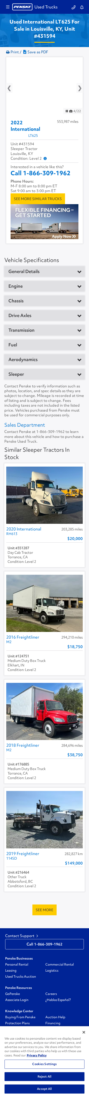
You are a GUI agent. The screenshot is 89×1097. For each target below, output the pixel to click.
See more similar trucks (38, 198)
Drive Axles (19, 316)
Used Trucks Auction (20, 976)
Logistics (51, 970)
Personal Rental (16, 964)
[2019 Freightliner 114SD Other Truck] (44, 819)
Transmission (21, 330)
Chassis (16, 301)
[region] (44, 1061)
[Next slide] (76, 86)
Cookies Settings (44, 1064)
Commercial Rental (59, 964)
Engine (15, 286)
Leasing (10, 970)
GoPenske (12, 994)
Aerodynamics (23, 360)
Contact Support (19, 935)
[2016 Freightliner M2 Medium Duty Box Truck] (44, 603)
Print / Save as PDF (29, 52)
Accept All (44, 1089)
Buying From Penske (20, 1017)
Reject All (44, 1076)
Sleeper (16, 374)
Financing (52, 1023)
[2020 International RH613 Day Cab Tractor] (44, 495)
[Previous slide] (13, 86)
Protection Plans (17, 1023)
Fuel (12, 345)
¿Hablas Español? (58, 1000)
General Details (24, 271)
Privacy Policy (37, 1055)
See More (44, 910)
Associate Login (17, 1000)
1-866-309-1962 (50, 431)
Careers (51, 994)
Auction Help (55, 1017)
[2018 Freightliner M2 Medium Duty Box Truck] (44, 711)
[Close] (84, 1032)
